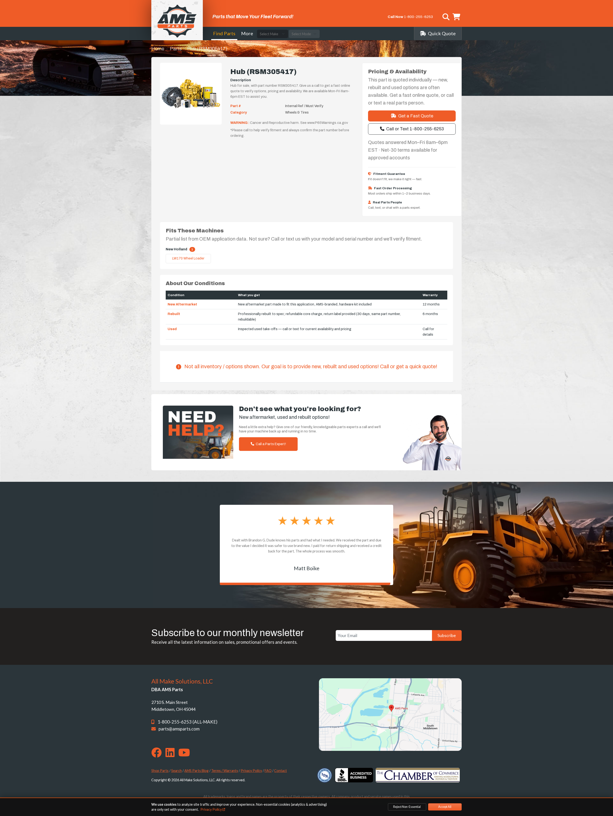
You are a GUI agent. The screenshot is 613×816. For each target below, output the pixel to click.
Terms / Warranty (224, 771)
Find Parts (224, 33)
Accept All (444, 807)
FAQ (268, 771)
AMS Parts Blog (196, 771)
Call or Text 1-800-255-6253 (415, 128)
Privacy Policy (251, 771)
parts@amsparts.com (179, 728)
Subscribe (446, 635)
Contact (280, 771)
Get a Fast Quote (415, 116)
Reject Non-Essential (407, 807)
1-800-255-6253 (418, 17)
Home (157, 48)
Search (176, 771)
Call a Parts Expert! (270, 444)
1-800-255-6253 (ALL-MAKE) (187, 721)
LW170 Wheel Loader (188, 258)
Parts (176, 48)
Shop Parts (160, 771)
